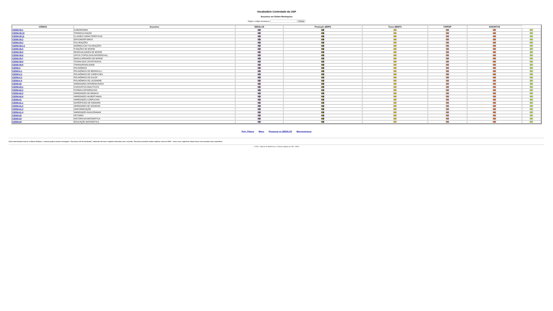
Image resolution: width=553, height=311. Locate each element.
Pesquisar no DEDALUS (280, 131)
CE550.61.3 (18, 109)
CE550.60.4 (18, 96)
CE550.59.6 (18, 55)
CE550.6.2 (17, 74)
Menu (261, 131)
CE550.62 (17, 115)
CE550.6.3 (17, 77)
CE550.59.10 (18, 33)
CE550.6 (16, 68)
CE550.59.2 (18, 39)
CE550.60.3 (18, 93)
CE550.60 (17, 84)
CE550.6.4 (17, 80)
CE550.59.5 (18, 52)
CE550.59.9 (18, 65)
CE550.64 (17, 122)
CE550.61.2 (18, 106)
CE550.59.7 (18, 58)
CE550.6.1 (17, 71)
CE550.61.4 (18, 112)
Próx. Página (248, 131)
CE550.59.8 (18, 61)
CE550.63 (17, 118)
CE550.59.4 (18, 49)
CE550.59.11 (18, 36)
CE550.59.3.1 (19, 46)
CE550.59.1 (18, 30)
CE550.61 (17, 99)
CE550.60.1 (18, 87)
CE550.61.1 (18, 103)
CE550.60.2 (18, 90)
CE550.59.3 (18, 42)
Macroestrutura (304, 131)
